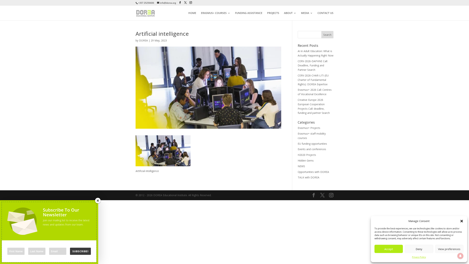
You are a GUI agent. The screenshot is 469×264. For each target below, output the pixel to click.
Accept (388, 249)
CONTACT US (325, 13)
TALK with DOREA (308, 177)
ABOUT (288, 13)
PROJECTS (273, 13)
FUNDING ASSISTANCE (248, 13)
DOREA (143, 40)
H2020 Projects (307, 155)
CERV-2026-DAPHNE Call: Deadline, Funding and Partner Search (313, 65)
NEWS (301, 166)
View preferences (449, 249)
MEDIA (305, 13)
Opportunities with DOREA (313, 172)
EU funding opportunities (312, 143)
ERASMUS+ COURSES (214, 13)
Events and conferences (312, 149)
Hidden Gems (306, 160)
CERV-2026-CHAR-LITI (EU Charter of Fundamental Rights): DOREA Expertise (313, 80)
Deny (419, 249)
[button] (462, 221)
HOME (192, 13)
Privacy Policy (419, 257)
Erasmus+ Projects (309, 128)
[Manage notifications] (460, 256)
